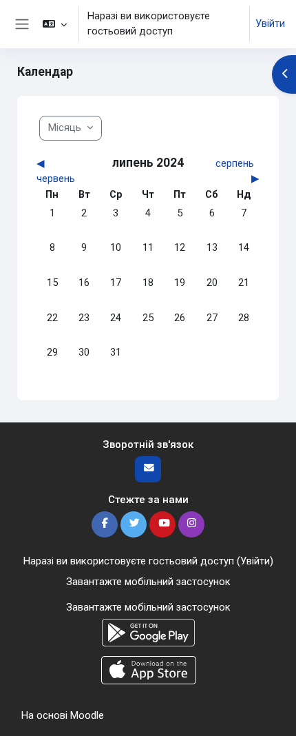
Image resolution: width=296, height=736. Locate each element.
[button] (54, 24)
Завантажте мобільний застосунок (148, 581)
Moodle (87, 715)
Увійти (270, 23)
